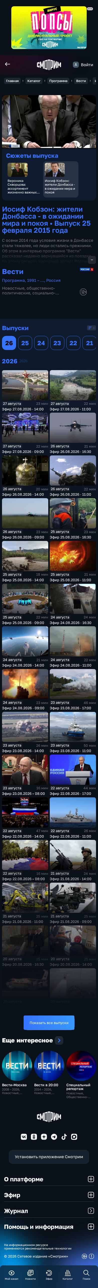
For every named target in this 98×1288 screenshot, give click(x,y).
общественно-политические (28, 290)
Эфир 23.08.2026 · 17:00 (70, 708)
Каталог (33, 81)
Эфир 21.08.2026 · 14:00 (70, 879)
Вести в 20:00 (46, 1085)
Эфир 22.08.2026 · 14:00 (23, 836)
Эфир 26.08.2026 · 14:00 (23, 494)
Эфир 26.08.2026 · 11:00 (70, 494)
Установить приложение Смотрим (49, 1156)
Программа (58, 81)
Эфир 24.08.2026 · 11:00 (70, 665)
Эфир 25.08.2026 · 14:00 (23, 580)
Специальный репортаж (78, 1087)
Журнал (16, 1210)
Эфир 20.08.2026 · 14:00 (71, 964)
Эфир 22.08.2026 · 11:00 (70, 836)
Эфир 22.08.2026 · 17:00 (70, 793)
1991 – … (35, 280)
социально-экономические (28, 295)
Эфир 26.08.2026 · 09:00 (23, 537)
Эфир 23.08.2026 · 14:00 (23, 751)
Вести (81, 81)
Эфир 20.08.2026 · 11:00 (23, 1007)
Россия (53, 280)
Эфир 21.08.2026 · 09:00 (71, 921)
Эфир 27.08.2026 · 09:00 (23, 451)
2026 (23, 361)
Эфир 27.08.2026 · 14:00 (23, 409)
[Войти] (76, 65)
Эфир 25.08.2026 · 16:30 (70, 537)
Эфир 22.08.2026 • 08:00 (23, 879)
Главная (12, 81)
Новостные (13, 288)
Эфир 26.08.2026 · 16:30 (70, 451)
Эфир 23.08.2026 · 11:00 (70, 751)
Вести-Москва (14, 1085)
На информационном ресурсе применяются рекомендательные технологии (37, 1246)
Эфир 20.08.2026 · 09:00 (71, 1007)
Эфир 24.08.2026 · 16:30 (70, 622)
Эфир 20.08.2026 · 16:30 (23, 964)
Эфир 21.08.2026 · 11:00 (22, 921)
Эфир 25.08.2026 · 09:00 (23, 622)
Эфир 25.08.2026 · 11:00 (70, 580)
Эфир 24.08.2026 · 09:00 (23, 708)
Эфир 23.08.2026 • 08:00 (23, 793)
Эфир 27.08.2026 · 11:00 (70, 409)
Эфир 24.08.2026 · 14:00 (23, 665)
